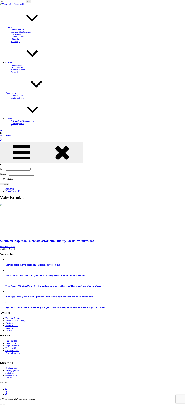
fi (0, 138)
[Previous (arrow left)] (1, 404)
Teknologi (15, 41)
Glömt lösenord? (12, 191)
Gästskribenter (17, 72)
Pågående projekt (12, 353)
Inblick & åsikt (17, 37)
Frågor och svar (17, 98)
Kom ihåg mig (9, 179)
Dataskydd (10, 378)
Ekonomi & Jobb (18, 29)
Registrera (9, 189)
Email (2, 169)
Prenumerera (10, 93)
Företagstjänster (17, 123)
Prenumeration (17, 95)
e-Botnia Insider (18, 70)
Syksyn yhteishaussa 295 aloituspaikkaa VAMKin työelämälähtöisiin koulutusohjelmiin (45, 275)
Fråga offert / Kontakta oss (22, 121)
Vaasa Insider (19, 4)
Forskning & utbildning (21, 32)
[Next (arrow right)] (4, 404)
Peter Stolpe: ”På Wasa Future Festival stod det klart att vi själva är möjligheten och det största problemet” (54, 286)
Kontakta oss (11, 368)
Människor (15, 39)
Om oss (8, 62)
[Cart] (1, 130)
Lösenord (4, 174)
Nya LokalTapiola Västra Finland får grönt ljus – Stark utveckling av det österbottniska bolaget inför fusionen (56, 307)
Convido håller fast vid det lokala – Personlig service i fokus (32, 265)
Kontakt (8, 119)
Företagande (16, 34)
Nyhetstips (15, 126)
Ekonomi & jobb (12, 318)
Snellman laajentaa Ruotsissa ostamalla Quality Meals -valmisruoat (47, 241)
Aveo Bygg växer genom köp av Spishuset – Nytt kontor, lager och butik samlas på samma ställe (49, 297)
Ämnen (8, 27)
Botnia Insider (17, 67)
